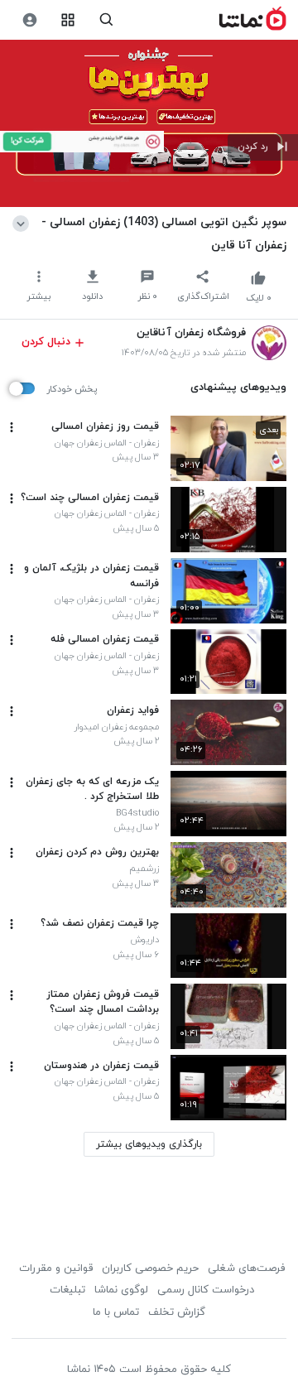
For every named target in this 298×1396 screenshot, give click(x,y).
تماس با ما (116, 1312)
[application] (149, 124)
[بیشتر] (11, 427)
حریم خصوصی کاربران (150, 1268)
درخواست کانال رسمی (205, 1290)
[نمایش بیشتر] (24, 222)
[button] (263, 147)
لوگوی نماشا (121, 1290)
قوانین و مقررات (56, 1268)
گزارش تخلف (176, 1312)
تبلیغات (67, 1290)
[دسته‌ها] (68, 20)
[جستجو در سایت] (106, 20)
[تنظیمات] (29, 20)
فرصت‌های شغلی (246, 1268)
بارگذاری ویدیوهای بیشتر (149, 1144)
